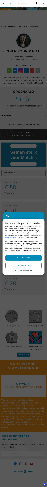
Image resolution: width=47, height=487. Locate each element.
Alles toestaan (23, 258)
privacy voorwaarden (13, 237)
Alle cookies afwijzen (23, 271)
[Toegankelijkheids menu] (44, 484)
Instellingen (23, 265)
